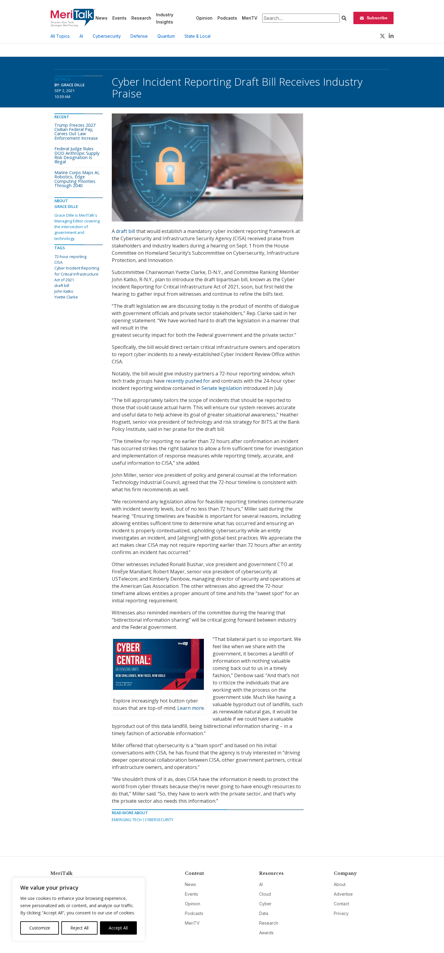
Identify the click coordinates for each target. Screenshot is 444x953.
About (340, 884)
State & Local (198, 36)
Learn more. (191, 708)
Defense (139, 36)
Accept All (118, 928)
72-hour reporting (70, 256)
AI (81, 36)
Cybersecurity (107, 36)
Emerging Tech (127, 819)
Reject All (79, 928)
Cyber (265, 903)
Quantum (166, 36)
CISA (58, 262)
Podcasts (227, 18)
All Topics (60, 36)
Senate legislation (221, 388)
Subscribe (377, 17)
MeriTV (249, 18)
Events (119, 18)
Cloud (265, 894)
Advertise (343, 894)
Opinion (204, 18)
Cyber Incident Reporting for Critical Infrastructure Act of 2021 (76, 273)
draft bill (125, 231)
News (101, 18)
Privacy (341, 913)
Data (263, 913)
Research (141, 18)
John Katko (63, 291)
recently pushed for (188, 381)
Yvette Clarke (66, 297)
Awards (266, 932)
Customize (39, 928)
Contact (341, 903)
